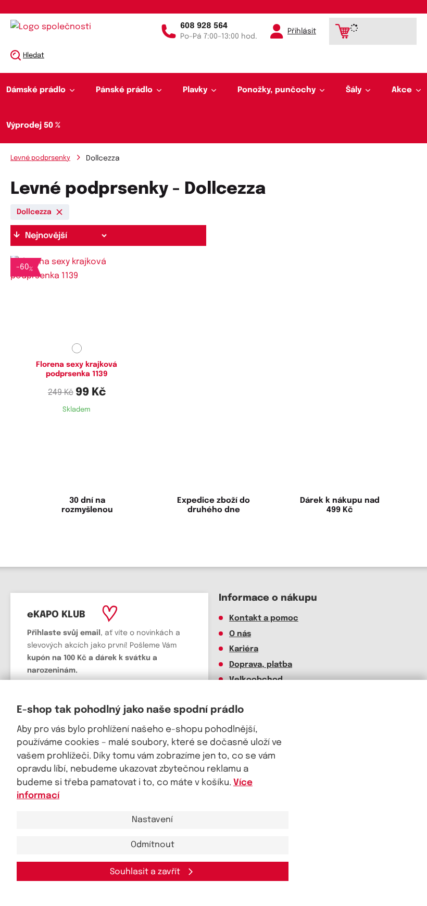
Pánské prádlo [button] (124, 90)
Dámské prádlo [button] (36, 90)
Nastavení (152, 819)
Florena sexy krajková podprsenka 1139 (76, 369)
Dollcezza (34, 212)
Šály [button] (353, 90)
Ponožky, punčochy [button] (276, 90)
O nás (240, 634)
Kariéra (243, 649)
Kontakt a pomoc (263, 618)
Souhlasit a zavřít (146, 871)
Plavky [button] (195, 90)
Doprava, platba (260, 665)
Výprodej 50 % (33, 125)
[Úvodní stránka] (54, 27)
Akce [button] (402, 90)
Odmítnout (152, 844)
